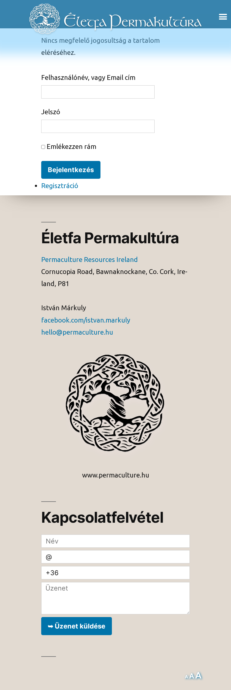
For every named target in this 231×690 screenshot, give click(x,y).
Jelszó (50, 112)
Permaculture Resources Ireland (89, 260)
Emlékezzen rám (70, 147)
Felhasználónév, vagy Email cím (88, 78)
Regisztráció (59, 186)
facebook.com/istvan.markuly (85, 320)
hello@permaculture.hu (77, 332)
